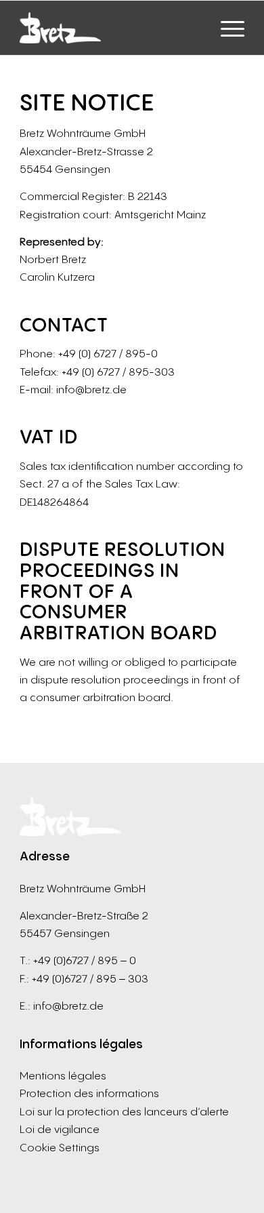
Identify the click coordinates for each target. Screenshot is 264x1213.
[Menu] (225, 28)
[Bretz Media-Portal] (109, 28)
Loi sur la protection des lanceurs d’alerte (124, 1111)
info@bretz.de (68, 1005)
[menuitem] (225, 28)
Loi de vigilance (60, 1128)
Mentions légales (63, 1075)
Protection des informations (89, 1093)
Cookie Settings (60, 1147)
